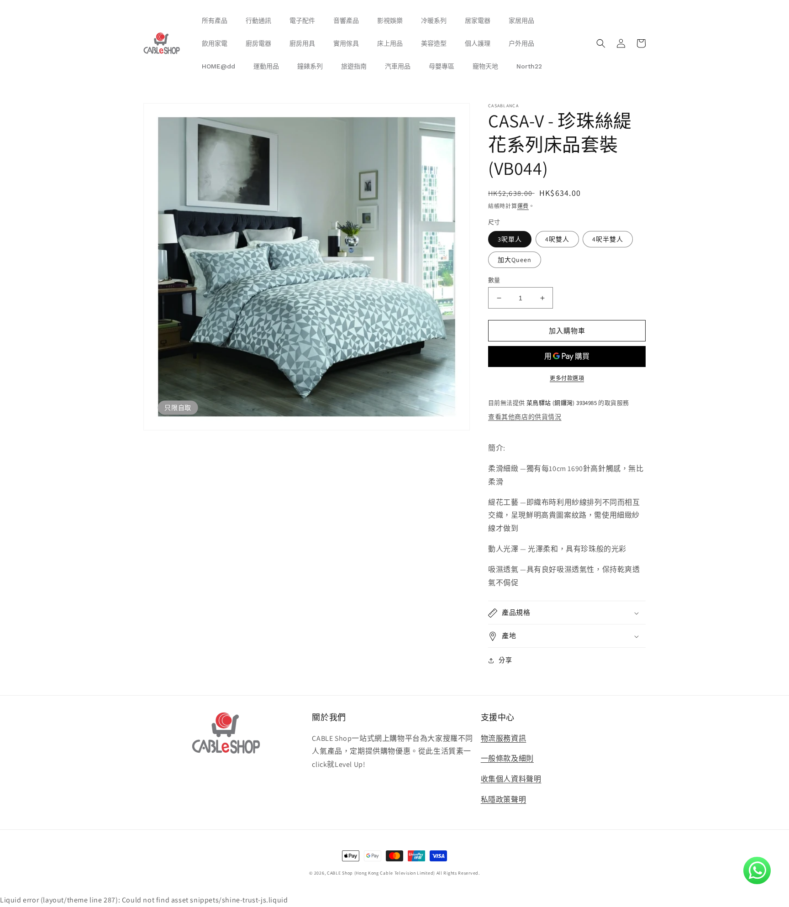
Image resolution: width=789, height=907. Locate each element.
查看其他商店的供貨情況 (525, 417)
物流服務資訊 (503, 738)
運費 (523, 206)
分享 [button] (505, 660)
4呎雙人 (557, 239)
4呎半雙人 (607, 239)
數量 (494, 280)
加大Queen (514, 260)
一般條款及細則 (507, 758)
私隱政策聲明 (503, 799)
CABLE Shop (340, 873)
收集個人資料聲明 (511, 779)
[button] (601, 43)
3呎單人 (510, 239)
